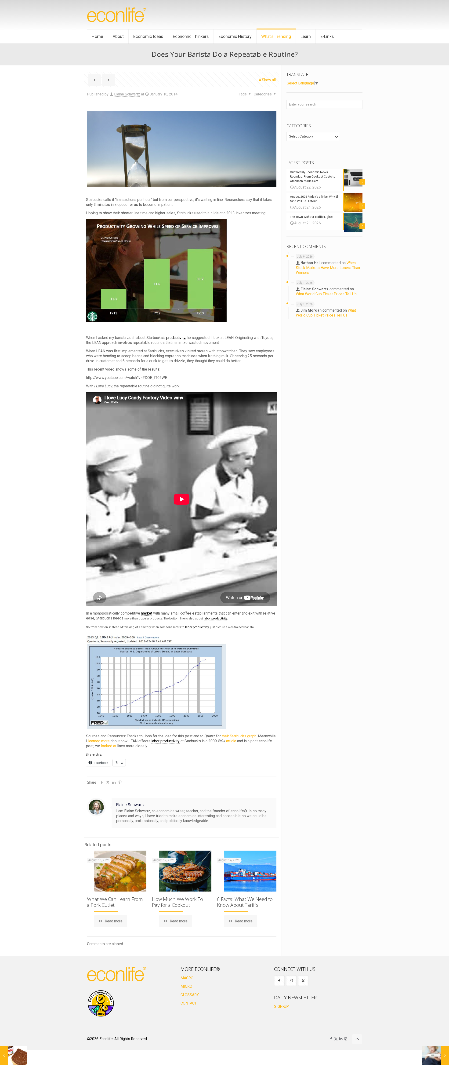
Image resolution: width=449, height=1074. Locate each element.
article (231, 741)
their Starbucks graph (239, 736)
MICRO (186, 986)
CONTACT (189, 1003)
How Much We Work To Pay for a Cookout (177, 902)
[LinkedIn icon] (341, 1039)
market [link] (146, 613)
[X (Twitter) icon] (336, 1039)
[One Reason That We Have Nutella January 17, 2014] (13, 1055)
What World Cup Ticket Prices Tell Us (326, 294)
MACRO (187, 978)
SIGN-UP (281, 1006)
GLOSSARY (190, 995)
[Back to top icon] (357, 1039)
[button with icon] (279, 981)
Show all (269, 80)
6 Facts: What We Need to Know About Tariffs (245, 902)
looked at (108, 746)
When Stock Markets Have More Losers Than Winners (328, 268)
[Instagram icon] (346, 1039)
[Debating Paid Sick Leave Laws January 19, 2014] (435, 1055)
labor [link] (207, 618)
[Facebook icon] (331, 1039)
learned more (99, 741)
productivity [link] (175, 337)
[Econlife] (117, 14)
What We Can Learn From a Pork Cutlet (115, 902)
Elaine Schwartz (127, 94)
